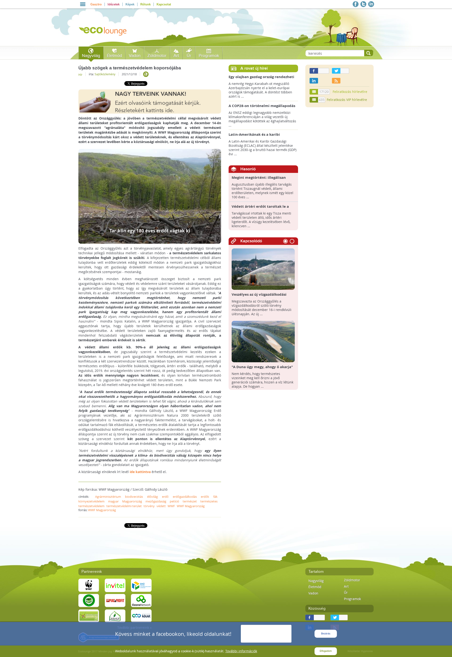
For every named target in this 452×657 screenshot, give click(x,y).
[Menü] (83, 4)
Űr (189, 55)
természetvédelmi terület (124, 506)
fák (215, 496)
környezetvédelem (91, 501)
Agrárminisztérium (108, 496)
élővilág (152, 496)
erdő (165, 496)
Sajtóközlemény (105, 74)
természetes (209, 501)
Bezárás (325, 633)
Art (176, 55)
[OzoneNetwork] (141, 600)
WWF (171, 506)
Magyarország (132, 501)
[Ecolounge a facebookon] (356, 4)
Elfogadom (326, 651)
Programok (209, 55)
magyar (113, 501)
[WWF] (88, 585)
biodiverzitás (134, 496)
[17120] (314, 92)
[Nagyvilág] (146, 74)
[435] (314, 100)
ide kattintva (140, 472)
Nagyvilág (91, 55)
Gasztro (96, 4)
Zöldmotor (156, 55)
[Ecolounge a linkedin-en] (371, 4)
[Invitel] (115, 585)
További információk (241, 651)
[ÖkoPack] (88, 600)
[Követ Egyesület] (141, 615)
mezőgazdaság (155, 501)
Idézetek (114, 4)
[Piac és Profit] (115, 600)
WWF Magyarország (191, 506)
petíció (174, 501)
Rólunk (145, 4)
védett (161, 506)
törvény (149, 506)
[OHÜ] (141, 585)
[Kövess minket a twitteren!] (363, 4)
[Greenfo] (88, 615)
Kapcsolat (164, 4)
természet (190, 501)
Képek (129, 4)
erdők (205, 496)
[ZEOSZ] (115, 615)
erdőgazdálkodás (185, 496)
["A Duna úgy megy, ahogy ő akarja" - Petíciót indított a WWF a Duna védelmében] (263, 341)
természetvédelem (91, 506)
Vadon (135, 55)
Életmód (114, 55)
